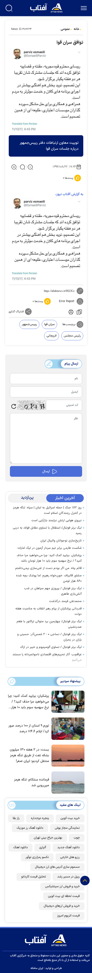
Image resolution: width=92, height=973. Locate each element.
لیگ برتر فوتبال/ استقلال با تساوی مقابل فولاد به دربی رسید (47, 530)
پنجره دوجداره (40, 818)
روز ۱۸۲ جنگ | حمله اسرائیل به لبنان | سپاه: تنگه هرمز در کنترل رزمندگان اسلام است (47, 510)
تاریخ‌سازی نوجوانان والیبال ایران (61, 540)
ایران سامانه (36, 968)
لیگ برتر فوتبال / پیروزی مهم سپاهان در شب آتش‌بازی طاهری (53, 591)
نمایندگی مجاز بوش (67, 828)
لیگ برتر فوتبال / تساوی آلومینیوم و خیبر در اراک (51, 647)
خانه (76, 29)
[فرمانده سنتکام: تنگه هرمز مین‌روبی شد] (66, 782)
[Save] (79, 312)
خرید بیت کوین (70, 818)
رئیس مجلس (72, 335)
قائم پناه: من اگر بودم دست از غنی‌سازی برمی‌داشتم (48, 568)
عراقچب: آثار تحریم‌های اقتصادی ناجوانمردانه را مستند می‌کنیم (47, 657)
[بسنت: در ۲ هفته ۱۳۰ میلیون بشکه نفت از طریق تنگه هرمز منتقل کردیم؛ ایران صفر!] (66, 755)
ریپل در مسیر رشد (68, 876)
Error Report (66, 301)
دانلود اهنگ (20, 847)
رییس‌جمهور (29, 324)
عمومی (65, 29)
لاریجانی (51, 335)
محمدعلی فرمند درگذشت (65, 601)
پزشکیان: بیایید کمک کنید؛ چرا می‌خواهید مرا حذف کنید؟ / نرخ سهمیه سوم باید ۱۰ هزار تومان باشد (49, 558)
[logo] (47, 7)
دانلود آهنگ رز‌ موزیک (30, 828)
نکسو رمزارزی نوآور (37, 857)
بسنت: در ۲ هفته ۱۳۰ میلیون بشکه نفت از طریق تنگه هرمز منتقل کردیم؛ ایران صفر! (29, 755)
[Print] (70, 311)
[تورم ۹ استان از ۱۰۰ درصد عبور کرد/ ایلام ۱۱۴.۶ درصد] (66, 728)
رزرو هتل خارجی (70, 857)
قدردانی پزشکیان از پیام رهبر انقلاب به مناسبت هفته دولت (48, 611)
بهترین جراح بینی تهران (48, 837)
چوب (77, 837)
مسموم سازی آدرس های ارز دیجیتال (57, 867)
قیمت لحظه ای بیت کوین (64, 896)
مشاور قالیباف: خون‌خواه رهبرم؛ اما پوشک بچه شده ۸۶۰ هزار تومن (49, 578)
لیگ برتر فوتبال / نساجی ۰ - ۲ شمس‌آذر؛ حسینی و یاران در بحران (49, 637)
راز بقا (16, 818)
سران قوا (49, 324)
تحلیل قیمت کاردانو (33, 876)
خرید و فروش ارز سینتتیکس (62, 886)
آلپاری (42, 847)
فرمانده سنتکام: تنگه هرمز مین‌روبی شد (31, 782)
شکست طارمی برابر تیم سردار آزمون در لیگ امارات (49, 548)
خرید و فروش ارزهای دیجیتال (62, 906)
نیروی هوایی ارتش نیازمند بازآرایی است (56, 520)
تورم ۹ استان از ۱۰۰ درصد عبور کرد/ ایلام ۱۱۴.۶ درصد (28, 728)
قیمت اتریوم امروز (68, 915)
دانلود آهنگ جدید (68, 847)
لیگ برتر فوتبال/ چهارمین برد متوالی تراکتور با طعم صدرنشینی (49, 624)
